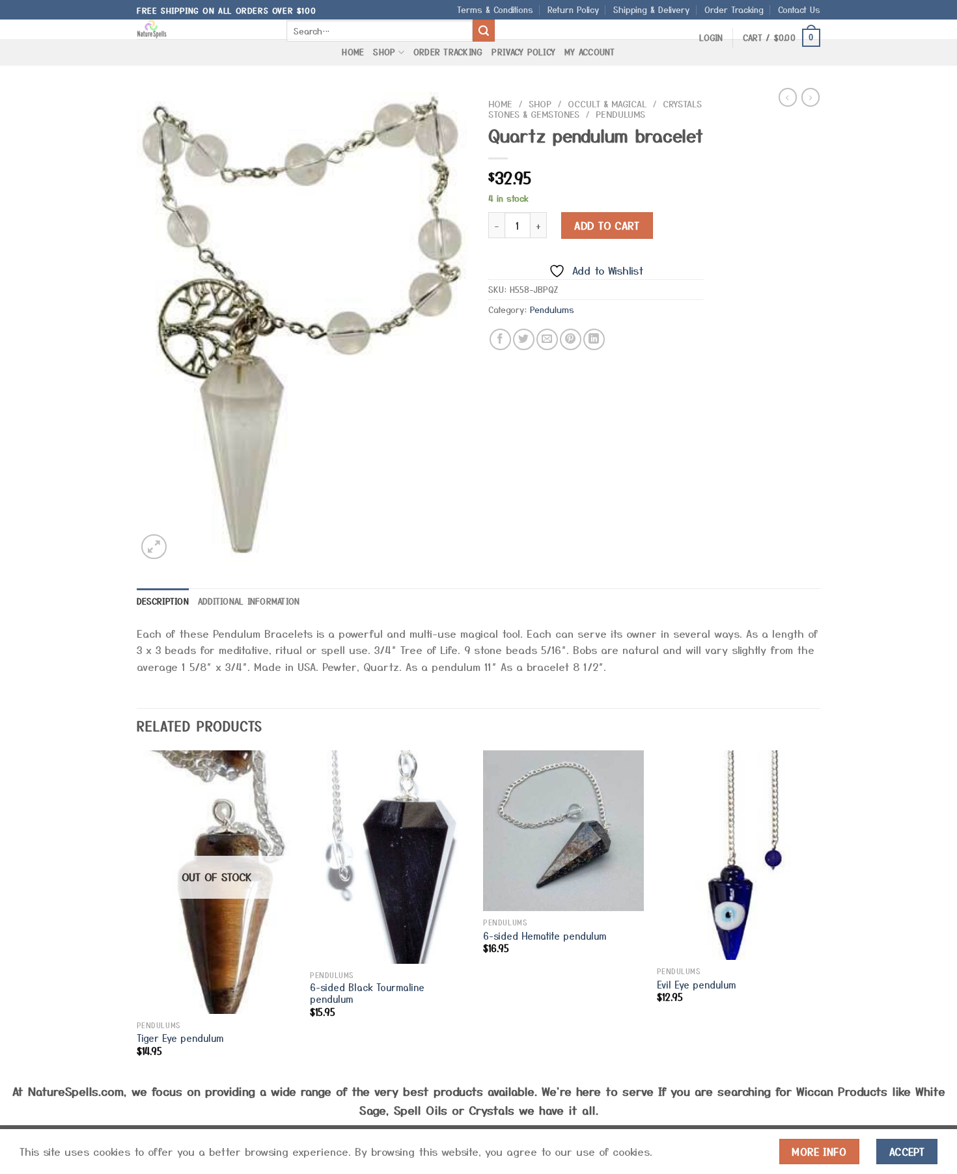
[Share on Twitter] (523, 339)
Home (353, 52)
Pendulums (620, 113)
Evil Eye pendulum (696, 985)
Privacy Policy (523, 52)
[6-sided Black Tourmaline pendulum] (390, 856)
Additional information (249, 601)
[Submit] (484, 31)
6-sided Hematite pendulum (544, 936)
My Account (589, 52)
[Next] (816, 914)
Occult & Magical (607, 103)
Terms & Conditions (495, 9)
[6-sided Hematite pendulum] (563, 830)
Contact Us (799, 9)
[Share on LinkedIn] (594, 339)
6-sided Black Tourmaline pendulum (367, 993)
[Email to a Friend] (547, 339)
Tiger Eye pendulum (180, 1038)
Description (163, 601)
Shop (384, 52)
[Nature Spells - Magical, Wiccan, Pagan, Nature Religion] (202, 29)
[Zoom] (154, 547)
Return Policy (573, 9)
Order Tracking (734, 9)
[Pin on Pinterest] (570, 339)
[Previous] (137, 914)
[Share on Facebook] (500, 339)
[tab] (163, 601)
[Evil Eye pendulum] (737, 855)
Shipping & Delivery (651, 9)
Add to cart (606, 225)
